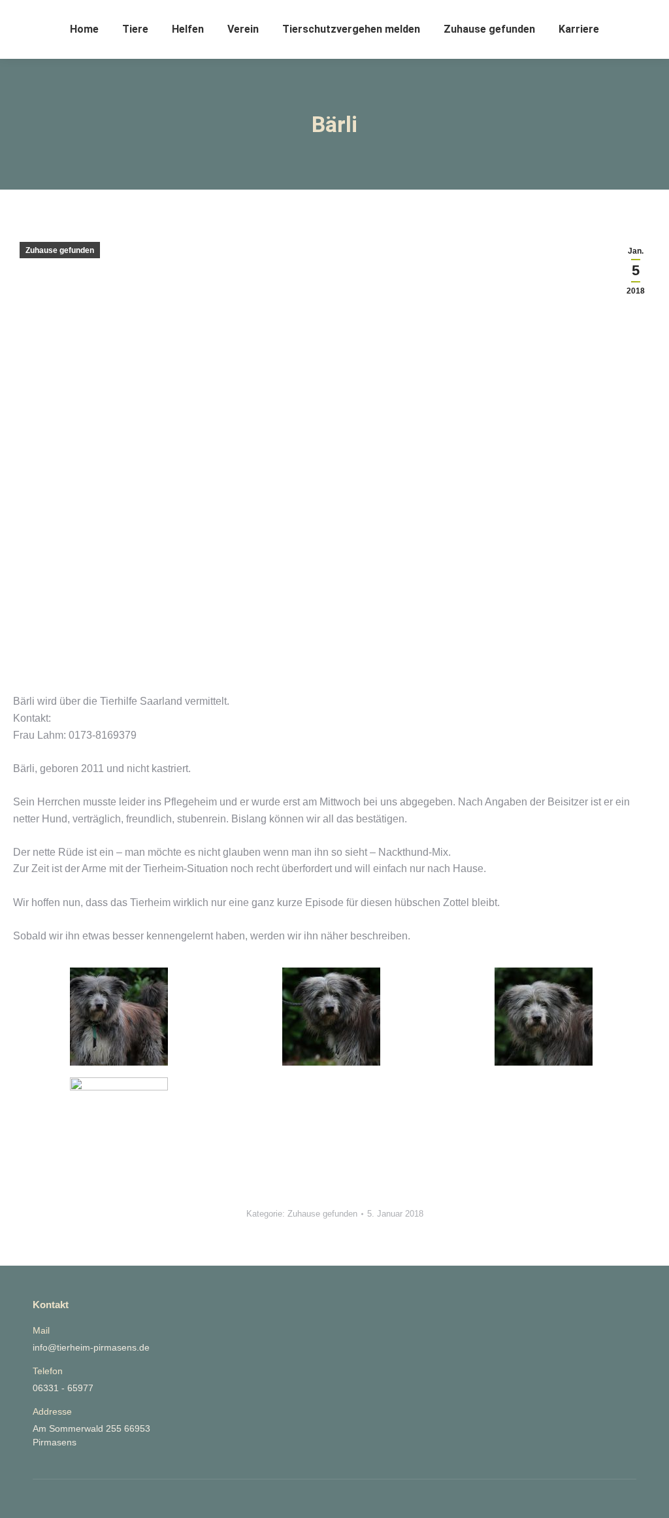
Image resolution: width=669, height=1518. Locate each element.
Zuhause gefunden (59, 250)
